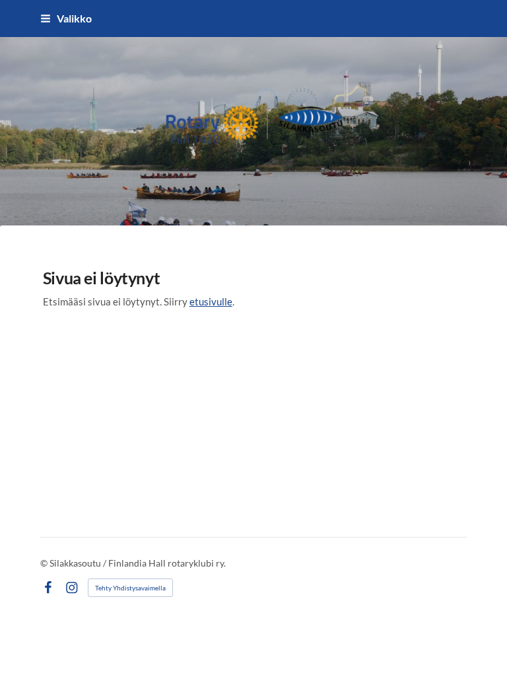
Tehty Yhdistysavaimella (130, 588)
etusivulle (210, 301)
